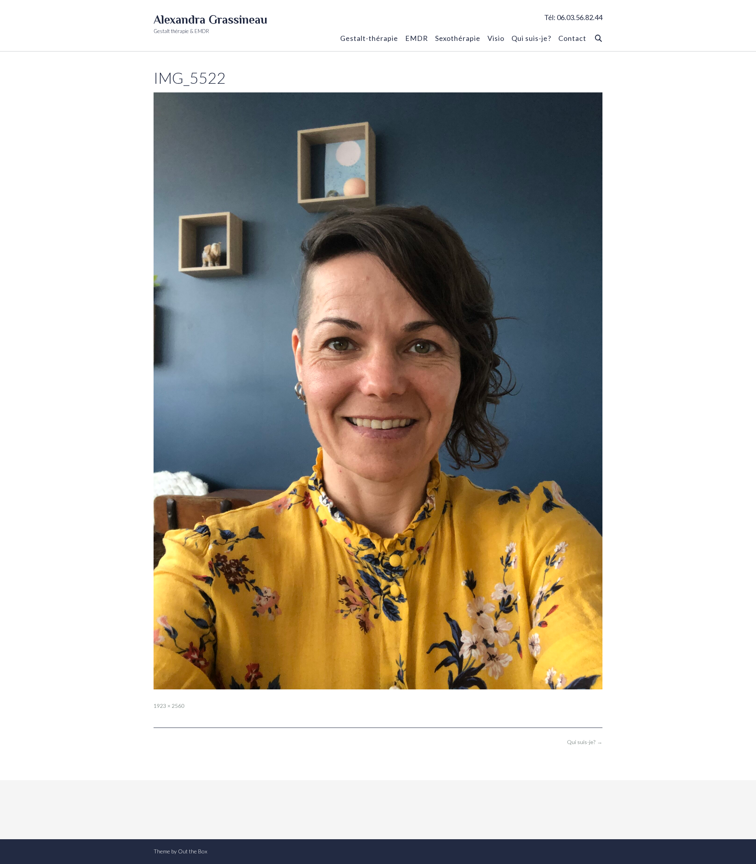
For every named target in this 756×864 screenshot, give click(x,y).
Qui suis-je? (531, 38)
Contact (572, 38)
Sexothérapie (457, 38)
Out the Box (192, 851)
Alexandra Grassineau (210, 19)
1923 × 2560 (169, 705)
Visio (495, 38)
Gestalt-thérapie (369, 38)
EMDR (416, 38)
